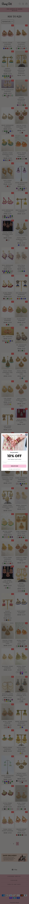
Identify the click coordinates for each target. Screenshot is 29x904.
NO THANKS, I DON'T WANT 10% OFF (14, 469)
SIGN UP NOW (14, 466)
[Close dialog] (26, 435)
